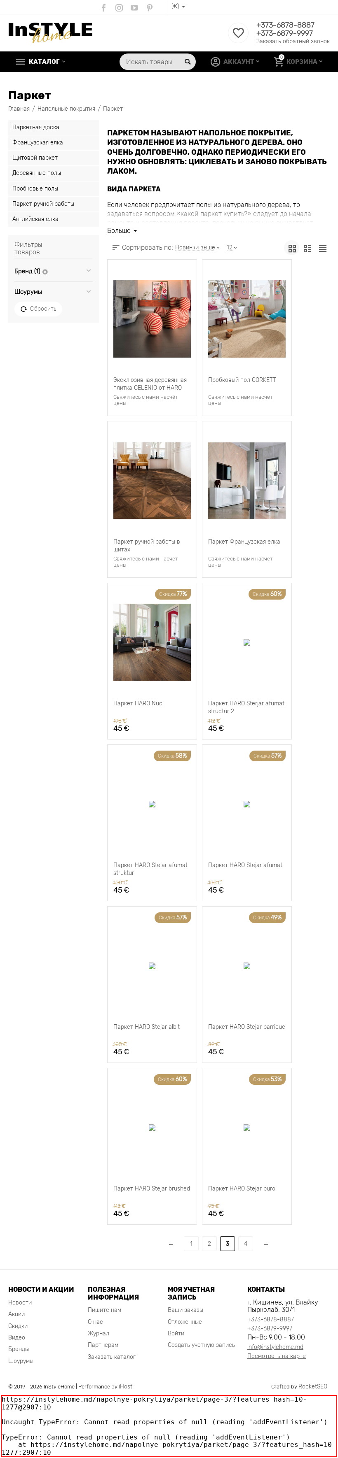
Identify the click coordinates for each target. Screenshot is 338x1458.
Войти (176, 1333)
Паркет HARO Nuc (137, 703)
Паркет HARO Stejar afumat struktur (150, 868)
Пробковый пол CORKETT (242, 380)
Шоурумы (20, 1361)
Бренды (18, 1349)
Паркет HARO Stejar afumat (245, 865)
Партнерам (103, 1345)
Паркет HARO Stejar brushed (151, 1188)
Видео (16, 1337)
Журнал (98, 1333)
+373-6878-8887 (285, 25)
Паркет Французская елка (244, 541)
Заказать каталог (112, 1356)
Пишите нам (104, 1310)
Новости (20, 1302)
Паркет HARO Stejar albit (146, 1026)
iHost (125, 1386)
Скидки (18, 1326)
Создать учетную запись (201, 1345)
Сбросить (43, 308)
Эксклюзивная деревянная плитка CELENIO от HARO (150, 383)
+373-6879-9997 (284, 33)
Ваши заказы (185, 1310)
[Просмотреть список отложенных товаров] (238, 37)
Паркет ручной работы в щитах (146, 544)
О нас (95, 1321)
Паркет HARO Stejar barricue (246, 1026)
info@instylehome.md (275, 1347)
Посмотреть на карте (276, 1356)
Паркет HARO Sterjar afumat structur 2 (246, 706)
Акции (16, 1314)
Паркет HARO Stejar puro (241, 1188)
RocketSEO (312, 1386)
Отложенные (185, 1321)
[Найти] (187, 61)
